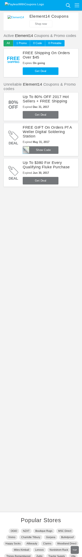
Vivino (11, 537)
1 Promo (21, 43)
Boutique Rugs (43, 531)
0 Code (37, 43)
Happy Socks (13, 543)
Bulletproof (67, 537)
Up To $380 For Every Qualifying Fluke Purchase (46, 165)
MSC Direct (64, 531)
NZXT (26, 531)
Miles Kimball (21, 549)
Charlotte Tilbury (30, 537)
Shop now (41, 23)
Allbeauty (31, 543)
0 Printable (54, 43)
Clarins (47, 543)
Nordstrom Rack (59, 549)
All (8, 43)
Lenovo (39, 549)
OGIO (14, 531)
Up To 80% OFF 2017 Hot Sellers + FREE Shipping (46, 99)
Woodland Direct (66, 543)
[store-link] (15, 21)
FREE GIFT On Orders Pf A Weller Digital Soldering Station (47, 131)
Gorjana (50, 537)
